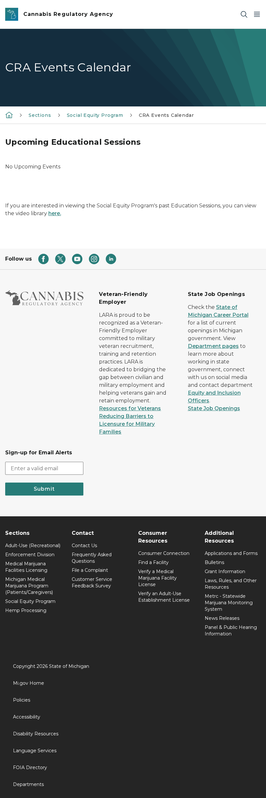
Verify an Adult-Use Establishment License (164, 597)
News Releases (222, 618)
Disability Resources (35, 734)
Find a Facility (153, 562)
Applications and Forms (231, 553)
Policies (21, 700)
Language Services (34, 751)
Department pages (213, 346)
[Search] (244, 14)
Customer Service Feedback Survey (92, 582)
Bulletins (214, 562)
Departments (28, 784)
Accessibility (26, 717)
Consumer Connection (163, 553)
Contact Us (84, 545)
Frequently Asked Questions (92, 558)
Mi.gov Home (28, 683)
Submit (44, 489)
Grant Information (225, 571)
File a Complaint (90, 570)
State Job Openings (214, 408)
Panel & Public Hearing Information (231, 630)
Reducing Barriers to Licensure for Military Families (127, 424)
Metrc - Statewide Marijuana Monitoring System (229, 602)
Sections (40, 115)
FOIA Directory (30, 767)
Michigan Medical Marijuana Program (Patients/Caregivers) (29, 585)
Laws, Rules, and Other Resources (231, 584)
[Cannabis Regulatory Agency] (9, 115)
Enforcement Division (29, 555)
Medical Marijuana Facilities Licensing (26, 567)
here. (54, 213)
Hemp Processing (25, 610)
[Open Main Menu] (257, 14)
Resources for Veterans (130, 408)
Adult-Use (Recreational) (32, 545)
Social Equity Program (95, 115)
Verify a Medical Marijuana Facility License (157, 578)
